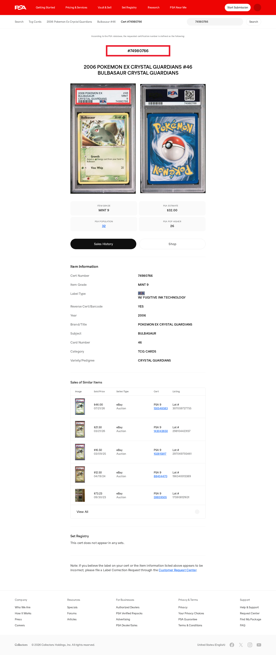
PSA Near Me (178, 7)
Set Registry (129, 7)
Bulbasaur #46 (106, 21)
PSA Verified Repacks (129, 613)
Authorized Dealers (128, 607)
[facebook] (232, 645)
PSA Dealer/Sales (126, 625)
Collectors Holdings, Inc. (56, 644)
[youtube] (259, 645)
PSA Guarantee (187, 619)
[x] (241, 645)
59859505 (160, 497)
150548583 (161, 408)
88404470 (160, 476)
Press (18, 619)
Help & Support (249, 607)
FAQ (242, 625)
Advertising (123, 619)
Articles (72, 619)
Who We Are (22, 607)
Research (153, 7)
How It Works (23, 613)
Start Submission (237, 7)
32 (104, 226)
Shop (172, 244)
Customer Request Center (177, 570)
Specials (72, 607)
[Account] (257, 7)
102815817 (160, 453)
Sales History (103, 244)
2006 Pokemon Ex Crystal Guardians (69, 21)
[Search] (191, 22)
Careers (20, 625)
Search (19, 21)
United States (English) (211, 644)
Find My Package (250, 619)
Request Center (249, 613)
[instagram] (250, 645)
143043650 (161, 431)
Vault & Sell (104, 7)
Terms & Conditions (190, 625)
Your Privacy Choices (191, 613)
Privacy (182, 607)
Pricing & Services (76, 7)
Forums (72, 613)
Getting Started (45, 7)
